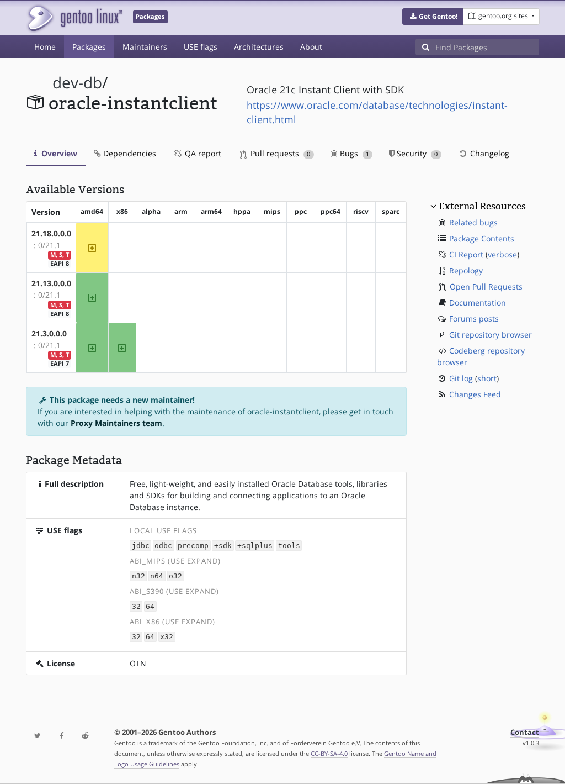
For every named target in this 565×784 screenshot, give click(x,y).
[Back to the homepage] (74, 18)
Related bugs (473, 222)
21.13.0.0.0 (51, 283)
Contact (524, 732)
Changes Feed (475, 394)
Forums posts (474, 318)
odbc (163, 545)
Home (45, 46)
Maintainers (144, 46)
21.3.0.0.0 (49, 333)
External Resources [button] (482, 206)
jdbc (141, 545)
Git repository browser (490, 334)
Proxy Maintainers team (116, 423)
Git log (461, 378)
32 (136, 606)
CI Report (466, 254)
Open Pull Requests (486, 286)
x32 (166, 637)
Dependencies (128, 153)
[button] (432, 16)
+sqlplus (255, 545)
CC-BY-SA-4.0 (329, 753)
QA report (202, 153)
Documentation (477, 302)
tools (289, 545)
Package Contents (481, 238)
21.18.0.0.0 (51, 233)
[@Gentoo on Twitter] (38, 736)
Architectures (259, 46)
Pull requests (279, 153)
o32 (175, 576)
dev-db (77, 82)
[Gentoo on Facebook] (61, 736)
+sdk (223, 545)
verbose (502, 254)
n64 (156, 576)
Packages (89, 46)
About (311, 46)
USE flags (200, 46)
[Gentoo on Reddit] (85, 736)
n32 (138, 576)
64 (150, 606)
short (487, 378)
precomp (193, 545)
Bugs (353, 153)
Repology (466, 270)
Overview (58, 153)
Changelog (488, 153)
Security (416, 153)
